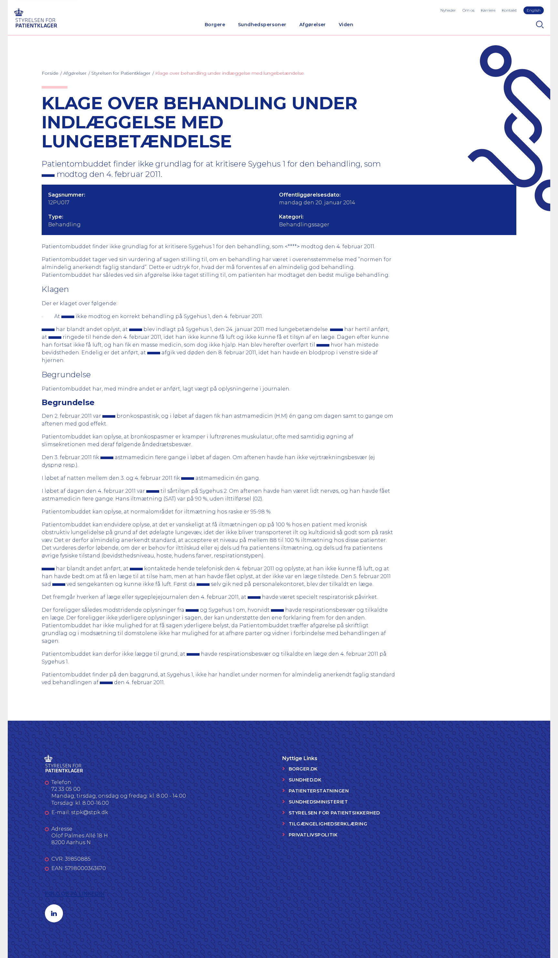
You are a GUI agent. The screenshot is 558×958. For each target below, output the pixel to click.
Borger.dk (303, 769)
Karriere (488, 10)
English (534, 10)
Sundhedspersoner (262, 24)
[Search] (540, 24)
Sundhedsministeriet (318, 802)
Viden (346, 24)
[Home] (35, 16)
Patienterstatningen (319, 791)
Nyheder (448, 10)
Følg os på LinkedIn (75, 894)
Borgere (215, 24)
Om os (468, 10)
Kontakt (509, 10)
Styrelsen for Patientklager (120, 73)
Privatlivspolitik (313, 835)
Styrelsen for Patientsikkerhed (334, 813)
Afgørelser (312, 24)
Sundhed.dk (305, 780)
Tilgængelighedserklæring (328, 824)
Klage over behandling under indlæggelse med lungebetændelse (229, 73)
